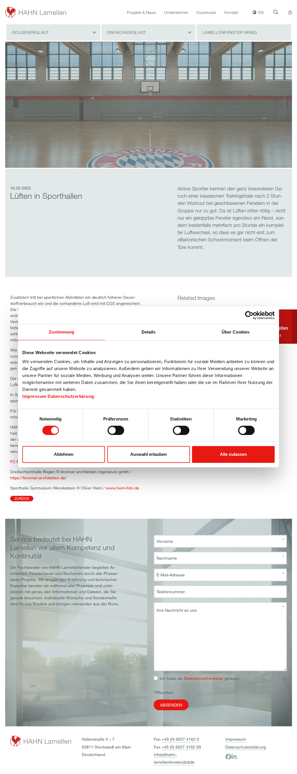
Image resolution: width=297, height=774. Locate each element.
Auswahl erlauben (148, 454)
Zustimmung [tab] (62, 331)
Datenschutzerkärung (71, 396)
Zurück (22, 498)
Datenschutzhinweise (203, 678)
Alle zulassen (233, 454)
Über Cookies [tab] (235, 331)
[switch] (116, 430)
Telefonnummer (171, 592)
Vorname (165, 541)
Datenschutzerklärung (245, 746)
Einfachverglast (126, 32)
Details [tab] (149, 331)
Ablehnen (63, 454)
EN (261, 12)
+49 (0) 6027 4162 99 (181, 746)
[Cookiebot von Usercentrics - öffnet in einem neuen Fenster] (249, 315)
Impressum (34, 396)
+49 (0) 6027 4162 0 (180, 739)
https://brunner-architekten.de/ (38, 477)
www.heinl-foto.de (122, 487)
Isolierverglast (30, 32)
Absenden (171, 704)
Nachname (167, 558)
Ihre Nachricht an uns (177, 610)
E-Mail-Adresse (171, 575)
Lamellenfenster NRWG (229, 32)
